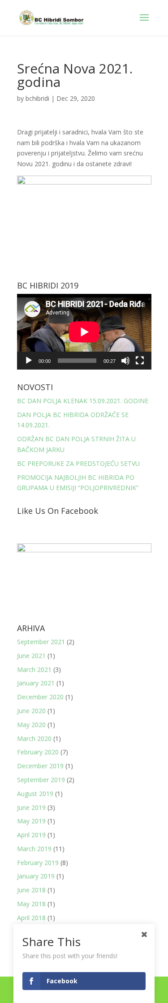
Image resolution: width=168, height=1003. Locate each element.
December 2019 (40, 766)
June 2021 (31, 655)
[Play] (28, 360)
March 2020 (34, 738)
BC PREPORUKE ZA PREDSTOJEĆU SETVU (78, 463)
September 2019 (41, 779)
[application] (84, 332)
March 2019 (34, 848)
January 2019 (36, 876)
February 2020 (38, 752)
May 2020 (31, 724)
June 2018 (31, 890)
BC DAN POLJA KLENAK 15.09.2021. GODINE (82, 400)
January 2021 (36, 683)
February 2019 (38, 862)
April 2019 (31, 835)
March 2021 (34, 669)
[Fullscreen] (139, 360)
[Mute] (125, 360)
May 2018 (31, 904)
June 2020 (31, 710)
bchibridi (37, 98)
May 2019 (31, 821)
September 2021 (41, 641)
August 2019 (35, 793)
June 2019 (31, 807)
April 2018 (31, 917)
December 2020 (40, 697)
